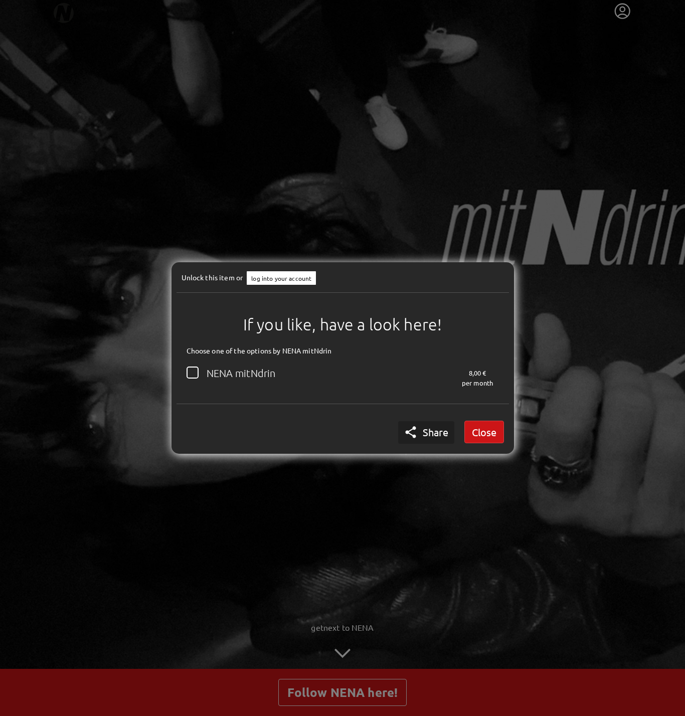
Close (484, 432)
